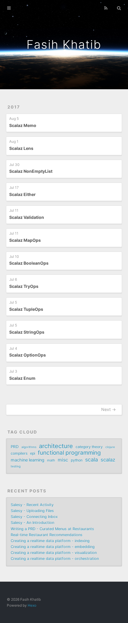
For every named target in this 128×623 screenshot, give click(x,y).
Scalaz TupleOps (26, 309)
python (76, 460)
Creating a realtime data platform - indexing (50, 541)
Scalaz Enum (22, 378)
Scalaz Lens (21, 148)
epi (32, 453)
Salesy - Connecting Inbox (34, 516)
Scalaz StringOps (26, 332)
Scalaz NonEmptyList (30, 171)
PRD (15, 446)
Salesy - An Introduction (32, 522)
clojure (110, 447)
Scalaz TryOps (23, 286)
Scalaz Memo (22, 125)
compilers (19, 453)
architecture (56, 446)
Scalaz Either (22, 194)
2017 (13, 106)
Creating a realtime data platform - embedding (53, 546)
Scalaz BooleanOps (29, 263)
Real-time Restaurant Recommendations (46, 535)
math (51, 460)
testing (16, 466)
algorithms (28, 447)
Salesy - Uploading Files (32, 511)
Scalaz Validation (26, 217)
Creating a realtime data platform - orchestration (55, 558)
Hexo (32, 605)
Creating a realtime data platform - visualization (54, 552)
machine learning (27, 459)
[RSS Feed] (106, 8)
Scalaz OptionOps (27, 354)
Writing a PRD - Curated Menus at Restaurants (52, 529)
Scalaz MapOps (25, 240)
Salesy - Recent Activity (32, 505)
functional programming (69, 453)
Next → (108, 409)
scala (91, 460)
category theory (89, 447)
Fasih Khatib (64, 44)
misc (63, 460)
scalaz (108, 460)
